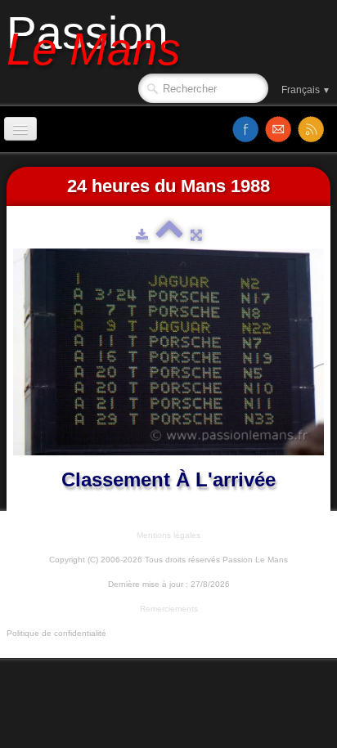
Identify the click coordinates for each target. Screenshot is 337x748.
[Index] (169, 234)
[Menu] (20, 129)
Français (305, 90)
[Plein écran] (196, 234)
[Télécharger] (142, 234)
